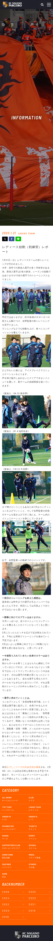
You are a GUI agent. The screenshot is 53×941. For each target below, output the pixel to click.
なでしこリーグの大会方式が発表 (24, 767)
